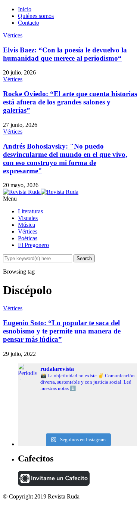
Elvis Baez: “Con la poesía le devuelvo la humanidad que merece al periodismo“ (65, 54)
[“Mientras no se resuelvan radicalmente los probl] (77, 417)
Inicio (24, 9)
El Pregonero (33, 245)
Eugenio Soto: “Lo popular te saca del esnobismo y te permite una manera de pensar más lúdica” (62, 331)
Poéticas (27, 238)
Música (26, 225)
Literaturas (30, 211)
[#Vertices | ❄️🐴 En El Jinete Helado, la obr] (77, 405)
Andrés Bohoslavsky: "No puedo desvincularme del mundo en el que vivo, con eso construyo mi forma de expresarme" (65, 158)
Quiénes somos (36, 16)
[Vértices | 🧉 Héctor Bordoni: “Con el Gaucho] (77, 411)
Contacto (28, 22)
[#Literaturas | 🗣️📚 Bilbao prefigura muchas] (77, 399)
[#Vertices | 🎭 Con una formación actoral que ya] (77, 423)
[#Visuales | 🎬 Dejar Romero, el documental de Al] (77, 429)
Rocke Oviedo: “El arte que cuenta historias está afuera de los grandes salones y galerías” (70, 102)
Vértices (12, 35)
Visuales (28, 218)
